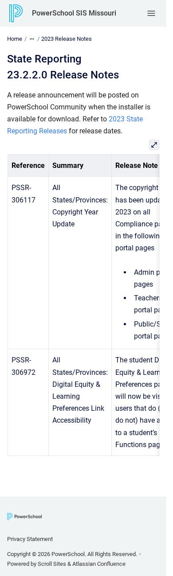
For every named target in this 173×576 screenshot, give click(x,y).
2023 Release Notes (66, 38)
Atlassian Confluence (99, 563)
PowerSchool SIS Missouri (74, 13)
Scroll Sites (52, 563)
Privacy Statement (30, 539)
